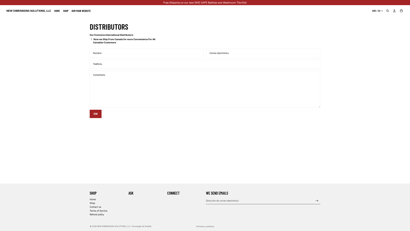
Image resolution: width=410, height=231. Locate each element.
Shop (92, 203)
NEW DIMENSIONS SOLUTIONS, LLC (114, 226)
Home (93, 199)
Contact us (95, 206)
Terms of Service (98, 210)
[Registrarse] (317, 200)
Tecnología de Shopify (141, 226)
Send (96, 113)
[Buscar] (387, 10)
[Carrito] (401, 10)
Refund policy (97, 214)
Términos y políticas (205, 226)
